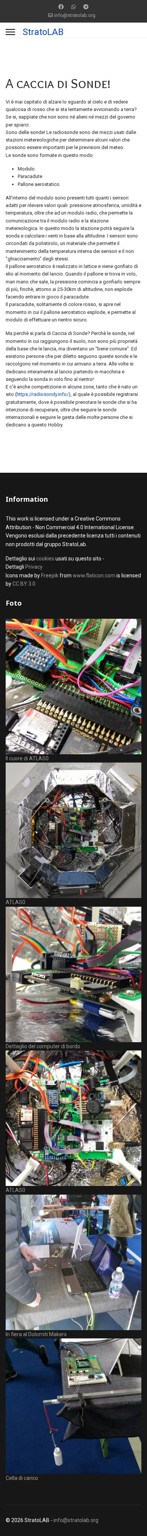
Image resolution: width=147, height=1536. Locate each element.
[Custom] (86, 7)
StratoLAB (43, 32)
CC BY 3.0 (23, 584)
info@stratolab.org (74, 15)
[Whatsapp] (73, 7)
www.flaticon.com (94, 575)
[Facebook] (61, 7)
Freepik (49, 575)
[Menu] (10, 32)
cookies (45, 559)
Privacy (34, 567)
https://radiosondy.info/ (43, 394)
